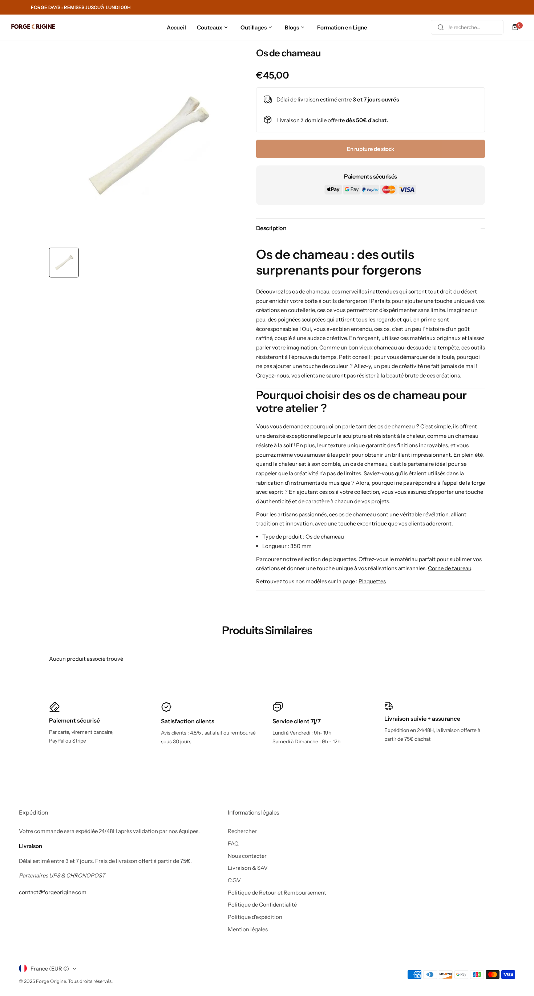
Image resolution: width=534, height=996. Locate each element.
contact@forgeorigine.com (52, 892)
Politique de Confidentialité (262, 904)
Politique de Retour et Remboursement (277, 892)
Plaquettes (372, 581)
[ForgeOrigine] (33, 27)
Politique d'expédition (255, 916)
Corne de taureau (449, 568)
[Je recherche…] (441, 27)
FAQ (233, 843)
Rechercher (242, 831)
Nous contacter (247, 855)
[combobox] (467, 27)
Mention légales (248, 929)
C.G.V (234, 880)
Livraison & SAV (248, 867)
